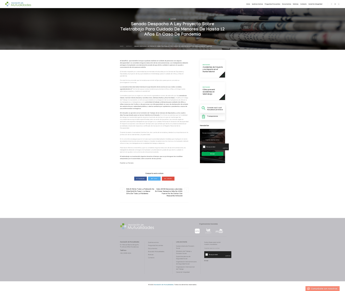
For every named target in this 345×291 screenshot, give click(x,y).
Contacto (303, 4)
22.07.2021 (173, 19)
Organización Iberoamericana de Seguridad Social (186, 263)
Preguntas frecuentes (272, 4)
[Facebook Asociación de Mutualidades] (331, 4)
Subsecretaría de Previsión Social (185, 247)
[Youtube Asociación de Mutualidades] (335, 4)
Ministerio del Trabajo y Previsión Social (184, 252)
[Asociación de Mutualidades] (18, 4)
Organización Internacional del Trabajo (185, 268)
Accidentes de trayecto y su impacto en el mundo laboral (213, 69)
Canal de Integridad (315, 4)
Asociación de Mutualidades (164, 284)
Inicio (248, 4)
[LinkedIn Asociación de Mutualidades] (338, 4)
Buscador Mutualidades (156, 251)
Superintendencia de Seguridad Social (183, 257)
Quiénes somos (257, 4)
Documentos (286, 4)
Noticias (295, 4)
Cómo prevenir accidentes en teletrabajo (209, 92)
